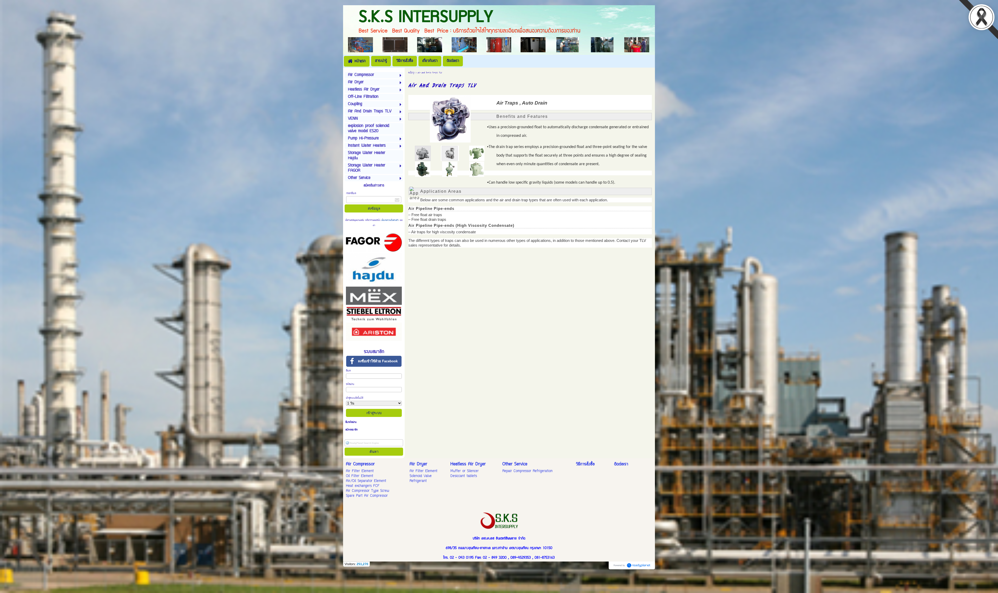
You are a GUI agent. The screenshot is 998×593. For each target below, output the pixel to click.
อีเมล (348, 371)
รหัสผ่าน (350, 384)
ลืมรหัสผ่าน (351, 422)
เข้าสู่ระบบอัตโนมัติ (354, 398)
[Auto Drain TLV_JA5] (423, 153)
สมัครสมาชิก (351, 430)
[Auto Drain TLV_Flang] (476, 153)
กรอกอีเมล (351, 193)
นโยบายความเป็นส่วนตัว (390, 220)
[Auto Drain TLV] (450, 153)
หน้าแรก (411, 72)
